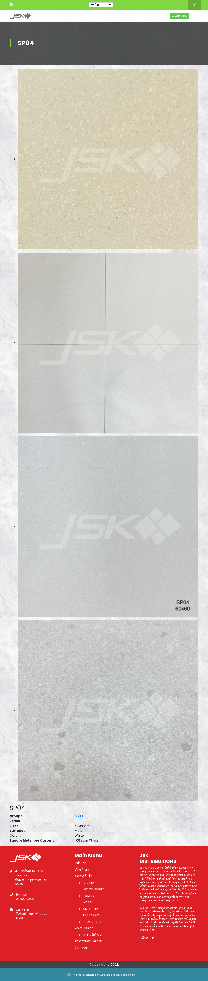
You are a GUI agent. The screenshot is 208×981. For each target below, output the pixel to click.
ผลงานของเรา (84, 928)
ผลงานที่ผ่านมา (93, 934)
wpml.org (105, 974)
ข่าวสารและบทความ (88, 941)
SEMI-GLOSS (92, 921)
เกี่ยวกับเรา (82, 870)
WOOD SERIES (94, 889)
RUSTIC (88, 896)
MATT (79, 816)
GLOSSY (89, 883)
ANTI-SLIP (90, 909)
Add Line (180, 16)
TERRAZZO (91, 915)
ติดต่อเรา (81, 947)
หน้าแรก (80, 863)
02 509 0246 (25, 899)
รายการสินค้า (83, 876)
